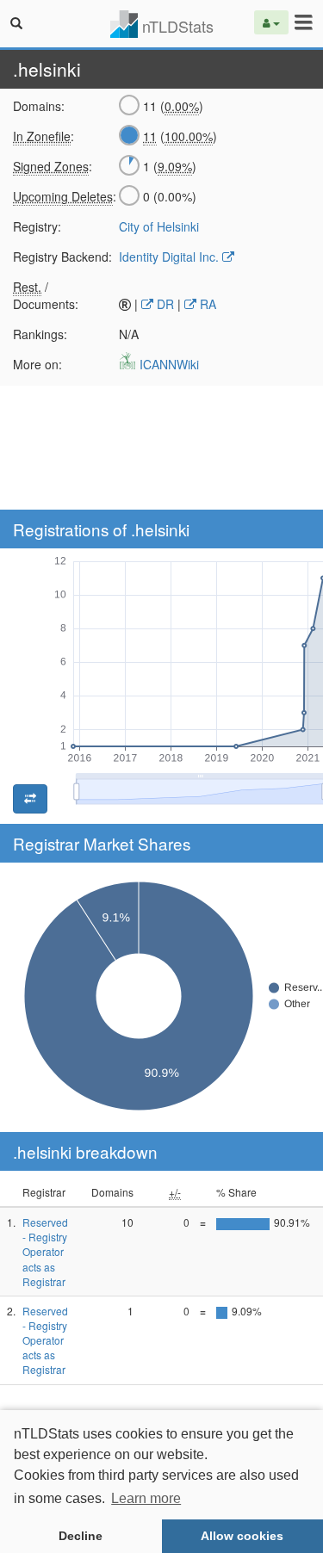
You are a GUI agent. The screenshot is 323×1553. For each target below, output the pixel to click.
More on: (37, 364)
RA (206, 303)
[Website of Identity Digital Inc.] (228, 256)
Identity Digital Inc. (169, 256)
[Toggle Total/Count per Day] (30, 799)
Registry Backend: (60, 256)
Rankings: (40, 334)
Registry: (37, 226)
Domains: (39, 105)
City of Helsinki (159, 226)
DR (163, 303)
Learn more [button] (146, 1498)
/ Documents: (45, 295)
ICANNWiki (167, 364)
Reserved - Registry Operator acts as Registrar (45, 1252)
